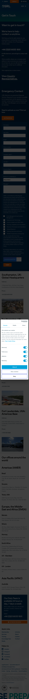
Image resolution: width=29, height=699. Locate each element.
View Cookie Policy (10, 341)
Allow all (14, 367)
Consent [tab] (5, 325)
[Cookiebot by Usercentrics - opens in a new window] (21, 321)
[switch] (25, 352)
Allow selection (14, 371)
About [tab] (23, 325)
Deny (14, 376)
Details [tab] (14, 325)
